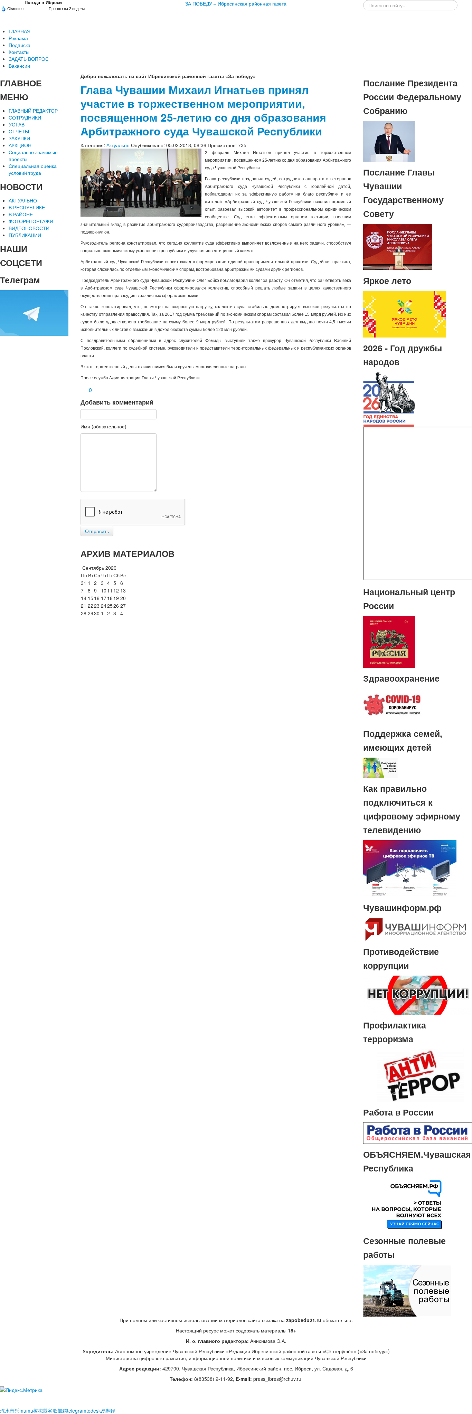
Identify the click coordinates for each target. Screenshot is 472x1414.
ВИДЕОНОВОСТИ (29, 228)
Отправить (97, 531)
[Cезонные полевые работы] (407, 1289)
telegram (76, 1410)
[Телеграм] (34, 312)
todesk (93, 1410)
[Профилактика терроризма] (417, 1074)
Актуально (118, 145)
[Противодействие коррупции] (417, 994)
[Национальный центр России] (389, 641)
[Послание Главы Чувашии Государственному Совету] (397, 246)
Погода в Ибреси (43, 2)
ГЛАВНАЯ (19, 31)
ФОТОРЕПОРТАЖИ (31, 221)
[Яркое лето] (404, 313)
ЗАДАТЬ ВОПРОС (29, 58)
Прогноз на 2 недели (67, 9)
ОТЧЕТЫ (19, 131)
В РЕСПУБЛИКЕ (27, 207)
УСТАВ (17, 124)
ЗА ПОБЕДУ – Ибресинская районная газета (235, 3)
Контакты (19, 51)
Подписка (19, 44)
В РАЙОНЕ (21, 214)
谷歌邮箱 (57, 1410)
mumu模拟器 (33, 1410)
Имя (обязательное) (103, 426)
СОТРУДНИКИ (25, 117)
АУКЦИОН (20, 145)
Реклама (18, 38)
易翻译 (108, 1410)
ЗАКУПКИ (19, 138)
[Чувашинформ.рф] (415, 928)
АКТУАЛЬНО (23, 200)
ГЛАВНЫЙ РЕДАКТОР (33, 110)
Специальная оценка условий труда (33, 169)
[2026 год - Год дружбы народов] (389, 398)
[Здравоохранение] (392, 705)
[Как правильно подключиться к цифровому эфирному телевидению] (409, 867)
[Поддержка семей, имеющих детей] (380, 766)
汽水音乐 (9, 1410)
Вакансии (19, 65)
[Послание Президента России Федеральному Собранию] (389, 140)
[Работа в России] (417, 1132)
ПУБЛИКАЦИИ (25, 234)
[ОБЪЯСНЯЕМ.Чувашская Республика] (407, 1203)
